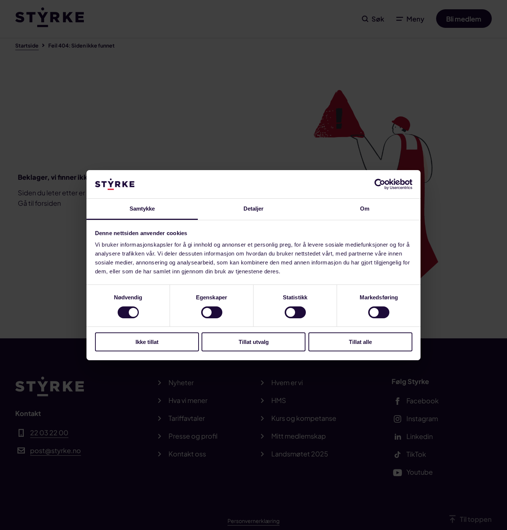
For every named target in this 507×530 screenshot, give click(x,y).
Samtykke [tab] (142, 208)
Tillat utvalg (254, 342)
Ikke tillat (146, 342)
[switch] (211, 312)
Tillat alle (360, 342)
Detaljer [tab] (253, 208)
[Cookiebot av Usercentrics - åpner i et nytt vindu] (379, 184)
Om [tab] (364, 208)
